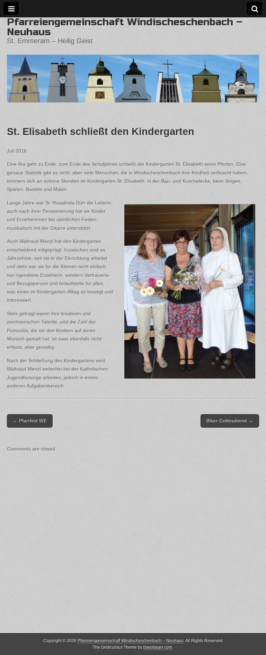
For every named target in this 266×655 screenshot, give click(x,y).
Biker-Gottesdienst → (229, 421)
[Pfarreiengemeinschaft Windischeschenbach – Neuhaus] (133, 59)
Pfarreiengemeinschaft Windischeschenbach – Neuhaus (124, 27)
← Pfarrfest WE (30, 421)
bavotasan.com (157, 647)
